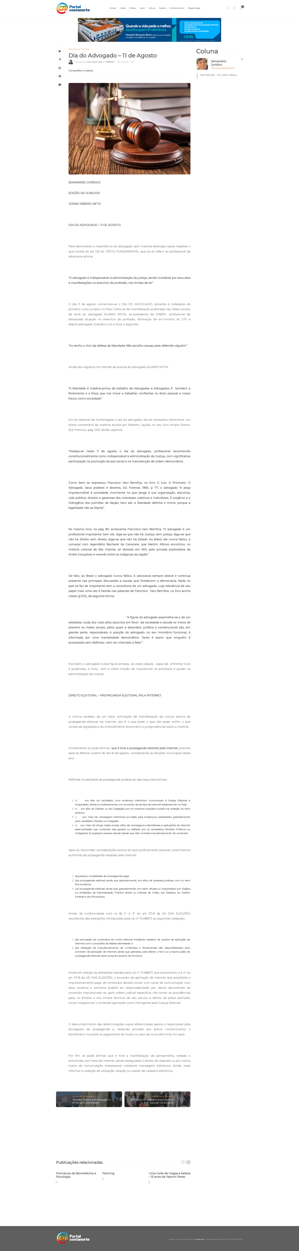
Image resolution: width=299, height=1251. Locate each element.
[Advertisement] (123, 1132)
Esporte (162, 8)
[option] (77, 1176)
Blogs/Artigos (194, 8)
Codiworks (199, 1239)
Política (132, 8)
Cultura (151, 8)
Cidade (123, 8)
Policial (112, 8)
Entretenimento (177, 8)
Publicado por (88, 62)
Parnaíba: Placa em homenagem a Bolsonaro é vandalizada (91, 1101)
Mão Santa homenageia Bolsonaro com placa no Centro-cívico (152, 1101)
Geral (142, 8)
